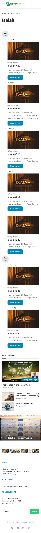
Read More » (15, 77)
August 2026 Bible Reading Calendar (16, 438)
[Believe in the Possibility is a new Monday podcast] (7, 451)
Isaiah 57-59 (14, 65)
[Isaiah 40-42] (23, 319)
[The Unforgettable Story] (8, 406)
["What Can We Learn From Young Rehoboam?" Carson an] (14, 451)
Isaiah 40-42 (14, 333)
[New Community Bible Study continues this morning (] (30, 451)
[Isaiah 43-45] (23, 276)
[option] (20, 428)
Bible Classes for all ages (20, 471)
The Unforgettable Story (25, 403)
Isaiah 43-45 (14, 290)
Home (5, 13)
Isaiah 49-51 (14, 197)
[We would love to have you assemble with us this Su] (11, 451)
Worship (13, 469)
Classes (12, 13)
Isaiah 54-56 (14, 108)
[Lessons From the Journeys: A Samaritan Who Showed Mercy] (8, 396)
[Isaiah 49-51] (23, 182)
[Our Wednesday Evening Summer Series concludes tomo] (3, 451)
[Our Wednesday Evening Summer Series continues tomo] (22, 451)
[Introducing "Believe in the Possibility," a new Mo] (26, 451)
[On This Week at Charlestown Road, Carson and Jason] (18, 451)
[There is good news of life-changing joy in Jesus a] (33, 451)
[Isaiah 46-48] (23, 225)
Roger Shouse (13, 63)
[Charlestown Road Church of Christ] (15, 4)
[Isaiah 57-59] (23, 51)
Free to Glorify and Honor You (16, 385)
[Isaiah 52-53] (23, 140)
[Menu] (3, 4)
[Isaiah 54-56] (23, 94)
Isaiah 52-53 (14, 154)
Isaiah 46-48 (14, 239)
